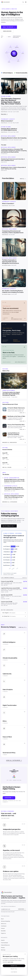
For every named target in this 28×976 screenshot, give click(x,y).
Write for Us (3, 923)
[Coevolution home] (5, 2)
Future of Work (6, 96)
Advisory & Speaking (5, 921)
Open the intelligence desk (8, 525)
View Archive (7, 31)
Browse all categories (9, 501)
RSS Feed (3, 949)
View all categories (13, 760)
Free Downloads (4, 942)
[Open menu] (26, 2)
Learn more (10, 962)
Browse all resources (9, 442)
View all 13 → (23, 627)
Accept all (14, 965)
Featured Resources (5, 945)
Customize (14, 971)
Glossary (3, 947)
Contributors (3, 926)
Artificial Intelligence (8, 136)
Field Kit (2, 940)
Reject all (14, 968)
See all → (23, 178)
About (2, 918)
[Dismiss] (25, 954)
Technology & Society (8, 119)
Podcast (3, 928)
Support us (3, 933)
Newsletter (3, 930)
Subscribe (8, 797)
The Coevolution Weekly (8, 906)
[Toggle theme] (23, 2)
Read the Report (8, 27)
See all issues (6, 467)
